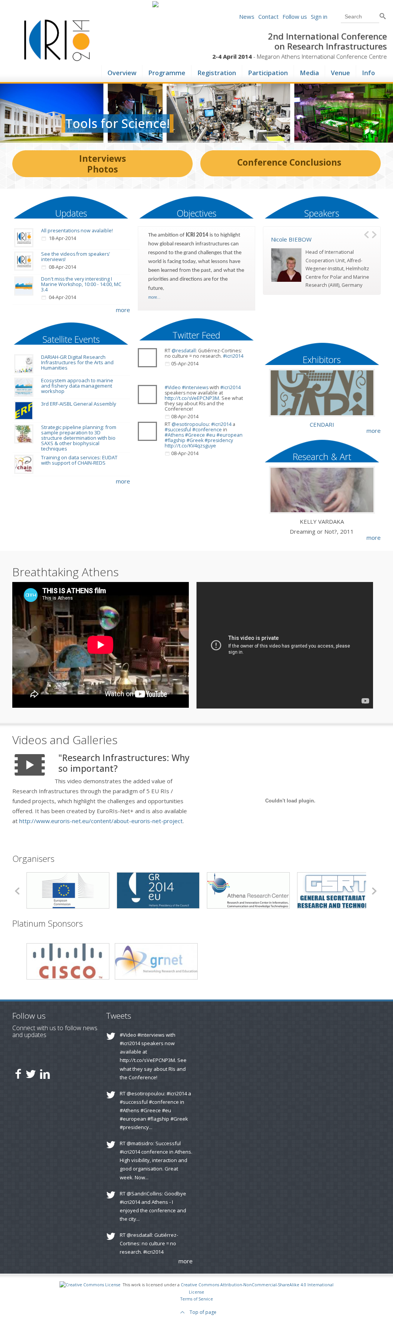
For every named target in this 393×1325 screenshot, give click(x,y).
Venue (340, 71)
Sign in (319, 17)
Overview (121, 71)
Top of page (202, 1312)
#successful (178, 429)
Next (375, 234)
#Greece (195, 435)
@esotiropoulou (190, 424)
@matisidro (140, 1143)
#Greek (195, 440)
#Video (173, 387)
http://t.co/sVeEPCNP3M (192, 398)
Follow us (294, 17)
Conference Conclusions (289, 162)
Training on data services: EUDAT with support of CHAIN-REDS (79, 460)
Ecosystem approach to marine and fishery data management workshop (77, 386)
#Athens (174, 435)
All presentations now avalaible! (77, 230)
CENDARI (322, 424)
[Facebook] (18, 1074)
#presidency (219, 440)
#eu (210, 435)
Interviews (102, 158)
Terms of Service (196, 1299)
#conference (207, 429)
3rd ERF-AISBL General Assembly (78, 403)
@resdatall (184, 350)
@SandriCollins (144, 1193)
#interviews (195, 387)
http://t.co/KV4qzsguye (190, 445)
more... (154, 297)
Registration (216, 71)
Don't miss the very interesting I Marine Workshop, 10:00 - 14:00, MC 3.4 (81, 284)
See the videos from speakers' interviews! (75, 257)
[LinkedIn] (45, 1074)
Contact (268, 17)
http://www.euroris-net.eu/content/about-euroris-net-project (101, 821)
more (123, 310)
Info (368, 71)
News (246, 17)
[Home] (57, 59)
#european (229, 435)
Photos (102, 169)
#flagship (175, 440)
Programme (166, 71)
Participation (268, 71)
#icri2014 (233, 356)
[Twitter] (31, 1074)
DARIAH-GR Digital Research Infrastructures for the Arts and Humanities (77, 362)
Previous (367, 234)
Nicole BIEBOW (291, 239)
